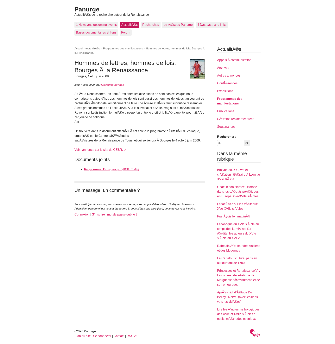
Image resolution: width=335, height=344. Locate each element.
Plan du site (82, 336)
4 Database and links (211, 24)
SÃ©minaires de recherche (235, 119)
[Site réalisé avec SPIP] (255, 333)
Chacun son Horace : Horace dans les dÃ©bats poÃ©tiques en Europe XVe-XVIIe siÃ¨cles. (238, 191)
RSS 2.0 (132, 336)
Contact (119, 336)
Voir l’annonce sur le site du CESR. (98, 149)
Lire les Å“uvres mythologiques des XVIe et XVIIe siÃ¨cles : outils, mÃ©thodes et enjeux (238, 314)
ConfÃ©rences (227, 83)
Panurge (86, 9)
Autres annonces (228, 75)
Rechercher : (226, 136)
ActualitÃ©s (129, 24)
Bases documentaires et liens (96, 32)
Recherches (150, 24)
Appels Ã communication (234, 60)
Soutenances (226, 126)
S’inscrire (98, 214)
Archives (223, 67)
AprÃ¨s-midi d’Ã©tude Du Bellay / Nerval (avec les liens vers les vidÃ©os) (237, 297)
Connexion (82, 214)
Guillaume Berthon (112, 84)
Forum (125, 32)
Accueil (78, 48)
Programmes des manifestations (123, 48)
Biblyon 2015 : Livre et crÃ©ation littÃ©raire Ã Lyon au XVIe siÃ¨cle (238, 174)
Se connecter (102, 336)
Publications (225, 111)
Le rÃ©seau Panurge (178, 24)
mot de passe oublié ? (122, 214)
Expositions (225, 91)
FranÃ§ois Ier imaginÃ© (233, 216)
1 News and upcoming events (96, 24)
